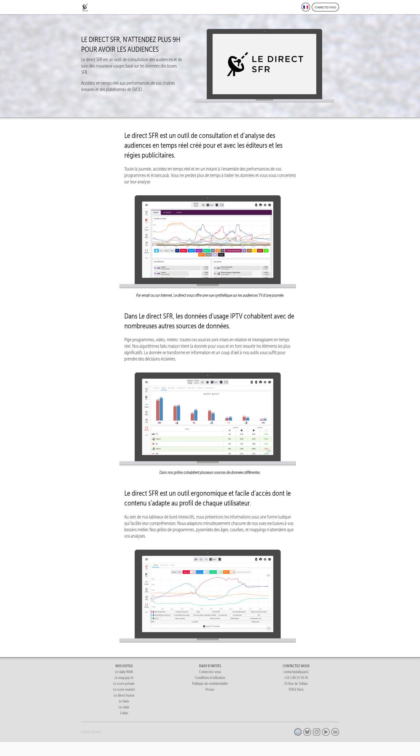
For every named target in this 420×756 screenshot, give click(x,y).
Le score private (124, 683)
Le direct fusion (124, 695)
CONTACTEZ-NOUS (296, 665)
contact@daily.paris (295, 671)
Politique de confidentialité (210, 683)
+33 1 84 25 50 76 (296, 677)
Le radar (123, 707)
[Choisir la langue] (305, 7)
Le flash (124, 701)
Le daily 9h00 (124, 671)
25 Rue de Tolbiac (296, 683)
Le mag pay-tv (124, 677)
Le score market (124, 689)
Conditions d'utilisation (210, 677)
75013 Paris (296, 689)
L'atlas (124, 713)
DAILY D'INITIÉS (210, 665)
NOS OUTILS (124, 665)
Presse (209, 689)
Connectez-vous (210, 671)
